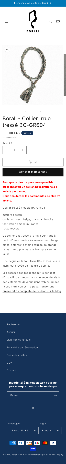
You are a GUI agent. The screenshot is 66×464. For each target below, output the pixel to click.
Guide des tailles (17, 355)
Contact (11, 370)
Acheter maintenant (33, 171)
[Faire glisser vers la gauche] (25, 111)
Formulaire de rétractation (22, 347)
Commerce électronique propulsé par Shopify (40, 454)
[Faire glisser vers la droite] (40, 111)
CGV (9, 362)
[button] (6, 21)
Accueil (11, 332)
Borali (14, 454)
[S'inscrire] (55, 395)
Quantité (7, 143)
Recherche (13, 324)
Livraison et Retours (19, 339)
